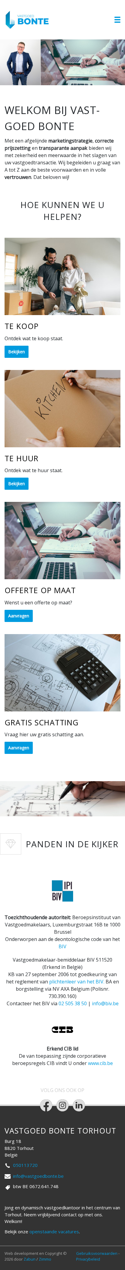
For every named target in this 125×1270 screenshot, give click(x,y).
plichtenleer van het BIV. (76, 981)
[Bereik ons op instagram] (62, 1105)
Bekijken (16, 351)
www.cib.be (100, 1063)
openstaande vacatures (54, 1231)
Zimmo (45, 1259)
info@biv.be (105, 1003)
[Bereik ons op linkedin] (79, 1105)
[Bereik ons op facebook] (46, 1105)
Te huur (22, 458)
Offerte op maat (40, 590)
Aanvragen (18, 616)
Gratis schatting (42, 722)
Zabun (29, 1259)
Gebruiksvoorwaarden (97, 1253)
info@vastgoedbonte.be (38, 1176)
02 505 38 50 (73, 1003)
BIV (62, 946)
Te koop (22, 326)
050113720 (25, 1165)
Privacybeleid (88, 1259)
